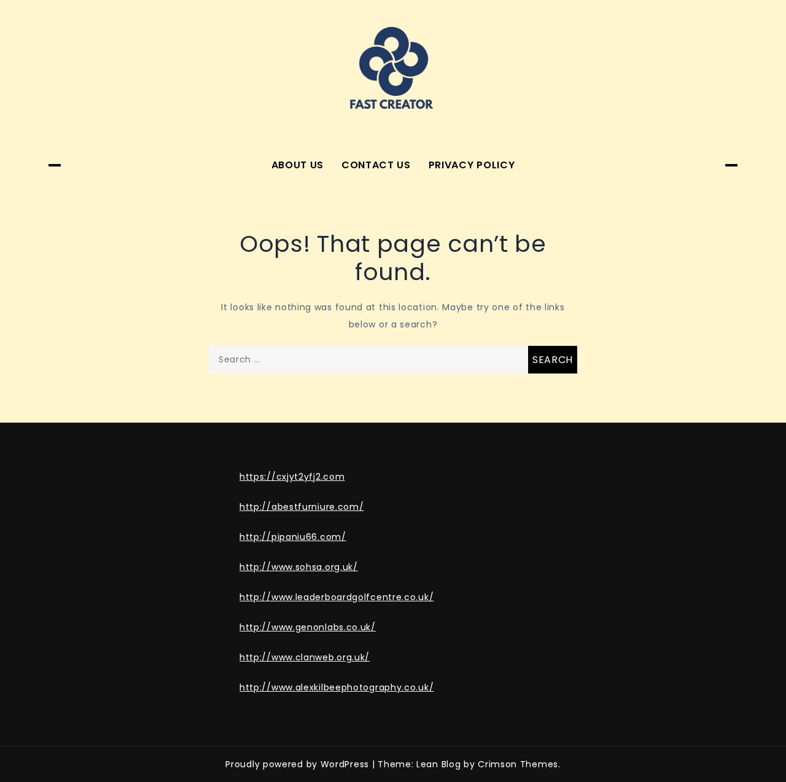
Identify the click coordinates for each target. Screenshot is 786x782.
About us (297, 165)
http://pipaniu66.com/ (292, 537)
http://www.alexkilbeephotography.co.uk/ (336, 687)
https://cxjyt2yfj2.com (291, 477)
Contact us (376, 165)
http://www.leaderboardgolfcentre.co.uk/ (336, 597)
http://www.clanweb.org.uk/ (304, 657)
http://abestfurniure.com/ (301, 507)
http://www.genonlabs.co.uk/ (307, 627)
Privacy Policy (472, 165)
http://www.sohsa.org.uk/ (298, 567)
